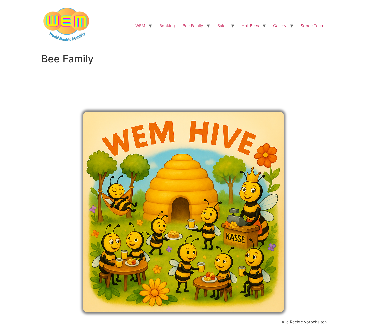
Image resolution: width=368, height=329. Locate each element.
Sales (222, 25)
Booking (167, 25)
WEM (140, 25)
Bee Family (192, 25)
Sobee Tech (312, 25)
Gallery (279, 25)
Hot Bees (250, 25)
